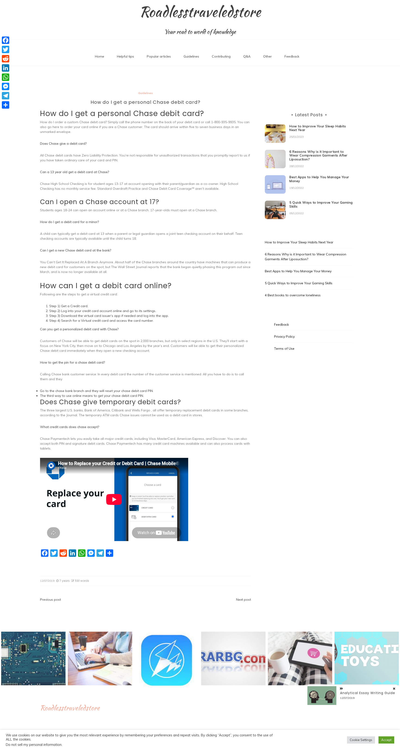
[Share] (5, 105)
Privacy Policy (284, 336)
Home (99, 56)
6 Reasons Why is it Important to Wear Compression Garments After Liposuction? (318, 156)
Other (267, 56)
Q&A (246, 56)
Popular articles (159, 56)
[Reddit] (5, 58)
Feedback (291, 56)
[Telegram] (5, 95)
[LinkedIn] (5, 68)
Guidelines (191, 56)
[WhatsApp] (5, 77)
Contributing (221, 56)
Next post (243, 599)
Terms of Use (284, 348)
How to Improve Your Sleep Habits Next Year (317, 128)
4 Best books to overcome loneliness (293, 295)
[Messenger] (5, 86)
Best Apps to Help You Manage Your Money (319, 179)
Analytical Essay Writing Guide (367, 693)
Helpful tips (125, 56)
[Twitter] (5, 49)
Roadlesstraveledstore (200, 11)
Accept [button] (386, 740)
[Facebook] (5, 40)
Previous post (50, 599)
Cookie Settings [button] (361, 740)
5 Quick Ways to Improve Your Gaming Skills (321, 204)
